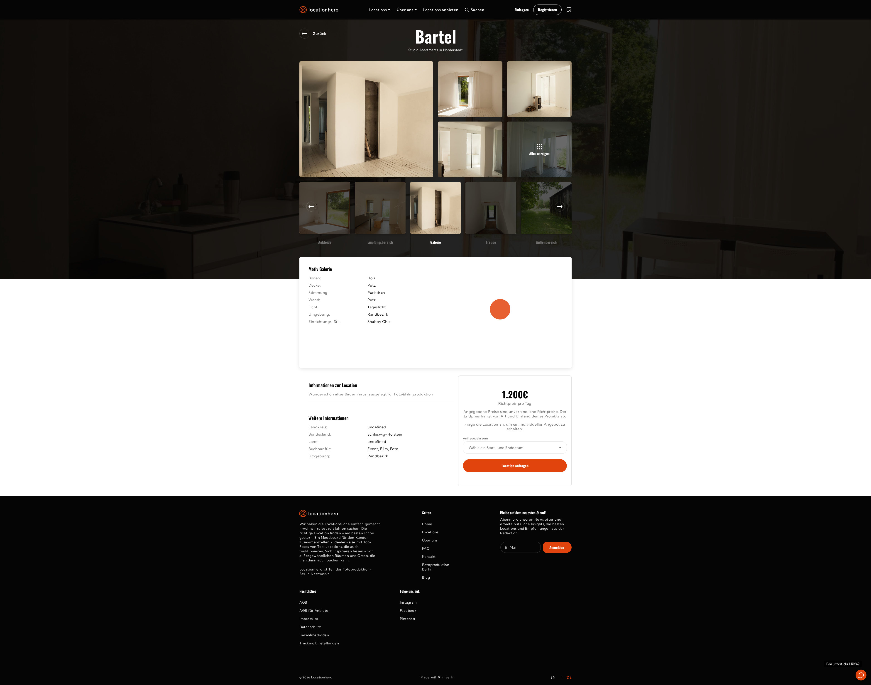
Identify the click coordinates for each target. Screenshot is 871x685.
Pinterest (408, 619)
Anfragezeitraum (475, 438)
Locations (430, 532)
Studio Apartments (423, 50)
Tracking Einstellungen (319, 643)
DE (569, 677)
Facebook (408, 610)
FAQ (426, 548)
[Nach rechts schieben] (560, 207)
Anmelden (556, 547)
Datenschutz (310, 627)
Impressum (308, 619)
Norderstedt (453, 50)
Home (427, 524)
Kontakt (429, 556)
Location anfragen (515, 465)
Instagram (408, 602)
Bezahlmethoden (314, 635)
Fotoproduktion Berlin (435, 567)
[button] (380, 9)
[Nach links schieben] (311, 207)
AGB (303, 602)
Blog (426, 577)
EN (552, 677)
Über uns (430, 540)
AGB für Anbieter (314, 610)
